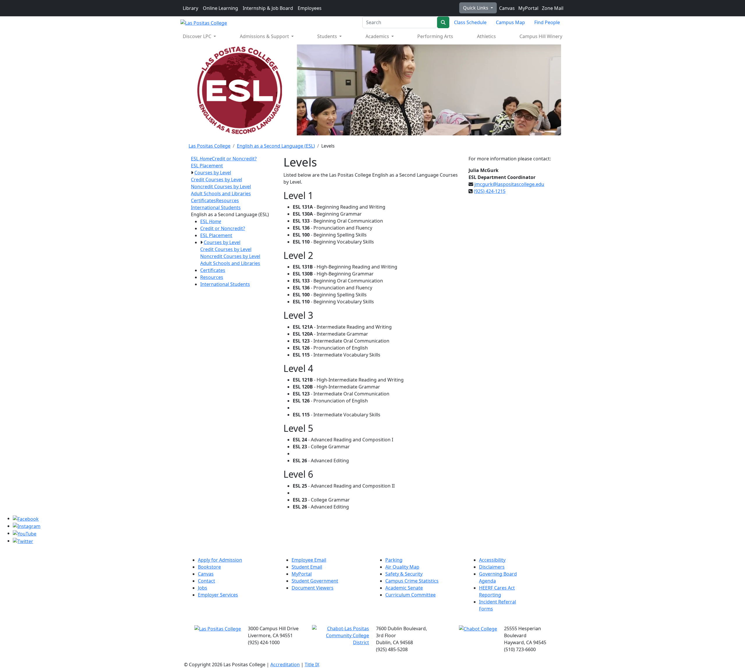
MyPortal (527, 8)
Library (190, 8)
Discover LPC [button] (197, 36)
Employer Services (218, 595)
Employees (310, 8)
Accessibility (492, 560)
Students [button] (327, 36)
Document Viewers (313, 588)
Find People (547, 22)
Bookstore (209, 567)
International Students (216, 207)
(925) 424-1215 (489, 191)
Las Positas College (209, 146)
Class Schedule (470, 22)
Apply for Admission (220, 560)
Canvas (506, 8)
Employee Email (309, 560)
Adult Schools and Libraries (221, 193)
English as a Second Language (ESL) (276, 146)
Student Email (307, 567)
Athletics (486, 36)
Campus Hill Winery (540, 36)
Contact (206, 581)
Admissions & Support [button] (265, 36)
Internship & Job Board (268, 8)
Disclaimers (492, 567)
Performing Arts (435, 36)
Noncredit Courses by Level (221, 186)
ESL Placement (207, 165)
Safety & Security (404, 574)
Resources (227, 200)
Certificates (203, 200)
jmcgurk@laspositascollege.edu (509, 184)
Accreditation (285, 664)
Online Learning (220, 8)
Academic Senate (404, 588)
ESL (201, 158)
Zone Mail (552, 8)
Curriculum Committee (410, 595)
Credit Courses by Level (216, 179)
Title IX (312, 664)
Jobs (202, 588)
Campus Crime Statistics (412, 581)
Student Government (315, 581)
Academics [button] (378, 36)
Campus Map (510, 22)
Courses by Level (212, 172)
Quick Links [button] (476, 8)
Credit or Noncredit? (234, 158)
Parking (393, 560)
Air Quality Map (402, 567)
